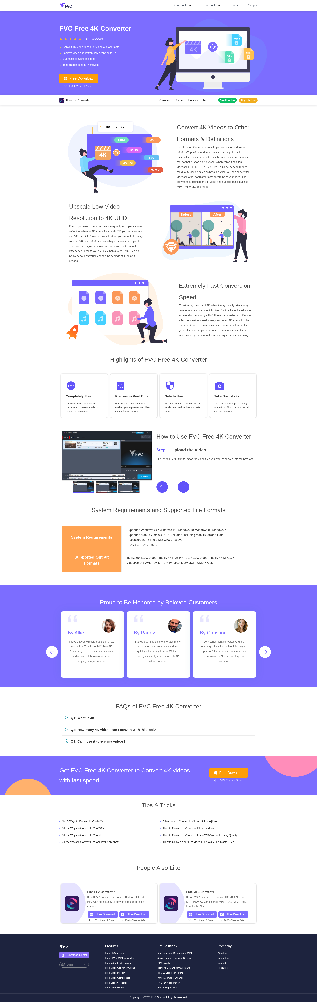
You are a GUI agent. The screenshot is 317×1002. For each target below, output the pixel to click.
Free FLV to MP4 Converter (119, 958)
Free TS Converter (115, 953)
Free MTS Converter (200, 892)
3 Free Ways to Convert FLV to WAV (83, 828)
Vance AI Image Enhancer (170, 977)
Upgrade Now (248, 100)
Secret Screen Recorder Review (174, 958)
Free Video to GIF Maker (118, 963)
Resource (234, 5)
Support (253, 5)
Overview (165, 100)
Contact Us (223, 958)
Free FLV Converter (101, 892)
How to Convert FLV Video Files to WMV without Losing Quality (200, 835)
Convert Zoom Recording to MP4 (174, 953)
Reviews (193, 100)
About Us (222, 953)
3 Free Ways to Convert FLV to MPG (83, 835)
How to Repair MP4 (167, 987)
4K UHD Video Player (168, 982)
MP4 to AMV (163, 963)
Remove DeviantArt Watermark (173, 967)
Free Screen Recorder (116, 982)
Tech (205, 100)
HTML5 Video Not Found (170, 972)
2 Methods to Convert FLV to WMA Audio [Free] (190, 821)
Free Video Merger (115, 972)
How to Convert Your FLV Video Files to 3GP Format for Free (198, 842)
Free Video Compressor (117, 977)
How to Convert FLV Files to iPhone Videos (188, 828)
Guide (179, 100)
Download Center (76, 955)
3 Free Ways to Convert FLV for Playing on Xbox (90, 842)
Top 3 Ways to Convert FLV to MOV (82, 821)
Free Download (81, 78)
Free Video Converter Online (120, 967)
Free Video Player (114, 987)
